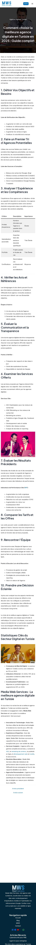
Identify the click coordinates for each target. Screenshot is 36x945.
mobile (32, 754)
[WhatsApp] (23, 930)
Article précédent (18, 788)
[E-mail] (21, 930)
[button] (26, 3)
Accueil (18, 918)
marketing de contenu (18, 751)
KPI (26, 487)
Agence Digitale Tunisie (18, 19)
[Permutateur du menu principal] (32, 4)
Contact (18, 926)
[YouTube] (18, 930)
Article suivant (18, 792)
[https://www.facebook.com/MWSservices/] (15, 930)
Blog (18, 920)
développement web (21, 754)
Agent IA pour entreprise (18, 941)
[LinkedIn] (13, 930)
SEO (7, 751)
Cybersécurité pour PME (18, 937)
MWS (18, 923)
